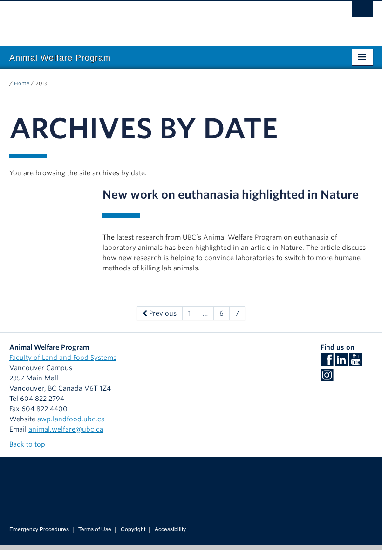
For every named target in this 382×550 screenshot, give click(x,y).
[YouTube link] (355, 362)
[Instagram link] (327, 378)
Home (21, 83)
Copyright (133, 529)
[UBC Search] (362, 11)
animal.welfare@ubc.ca (65, 429)
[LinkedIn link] (341, 362)
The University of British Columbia (163, 19)
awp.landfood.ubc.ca (71, 419)
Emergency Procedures (39, 529)
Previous (162, 313)
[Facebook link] (327, 362)
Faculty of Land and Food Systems (62, 357)
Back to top (28, 444)
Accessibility (170, 529)
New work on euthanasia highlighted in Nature (230, 194)
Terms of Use (94, 529)
